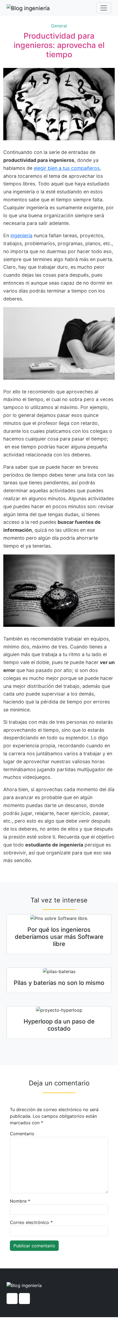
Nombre (20, 1201)
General (59, 25)
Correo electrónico (31, 1222)
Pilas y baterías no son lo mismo (59, 982)
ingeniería (21, 235)
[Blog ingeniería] (28, 8)
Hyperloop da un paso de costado (59, 1025)
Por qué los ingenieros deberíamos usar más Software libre (59, 936)
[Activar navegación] (103, 7)
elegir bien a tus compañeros (67, 168)
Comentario (22, 1133)
